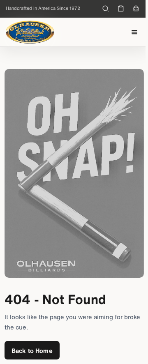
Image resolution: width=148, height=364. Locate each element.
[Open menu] (135, 32)
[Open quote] (120, 8)
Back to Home (32, 350)
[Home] (30, 32)
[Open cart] (136, 8)
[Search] (105, 8)
